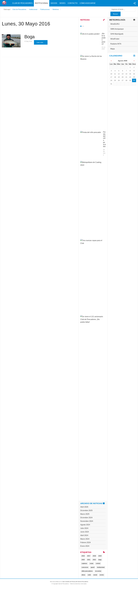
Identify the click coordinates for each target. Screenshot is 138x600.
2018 (94, 556)
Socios (53, 3)
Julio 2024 (84, 528)
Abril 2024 (84, 535)
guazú (92, 567)
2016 (83, 556)
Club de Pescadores (22, 3)
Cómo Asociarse (88, 3)
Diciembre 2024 (86, 518)
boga (99, 559)
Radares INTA (115, 44)
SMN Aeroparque (117, 29)
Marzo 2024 (84, 539)
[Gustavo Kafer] (11, 40)
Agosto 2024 (85, 525)
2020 (83, 559)
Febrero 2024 (85, 542)
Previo (85, 26)
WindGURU (115, 24)
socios (102, 575)
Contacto (72, 3)
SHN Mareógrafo (116, 34)
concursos (85, 567)
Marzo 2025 (84, 514)
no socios (98, 571)
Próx (87, 26)
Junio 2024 (84, 532)
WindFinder (114, 39)
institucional (100, 567)
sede (89, 575)
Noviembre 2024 (86, 521)
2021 (88, 559)
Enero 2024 (84, 546)
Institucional (41, 3)
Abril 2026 (84, 507)
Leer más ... (41, 42)
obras (83, 575)
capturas (84, 563)
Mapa (112, 49)
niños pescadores (87, 571)
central (98, 563)
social (95, 575)
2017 (88, 556)
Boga (29, 36)
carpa (91, 563)
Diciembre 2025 (86, 510)
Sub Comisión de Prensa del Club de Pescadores (75, 581)
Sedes (62, 3)
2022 (94, 559)
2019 (99, 556)
